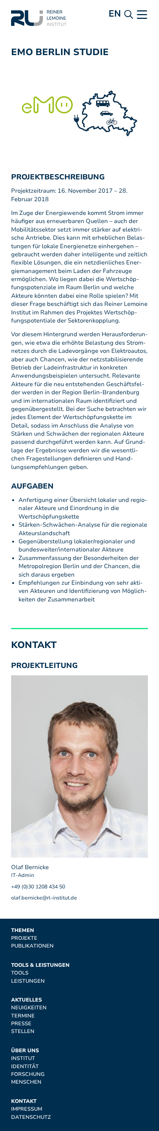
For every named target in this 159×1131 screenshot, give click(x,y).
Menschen (26, 1082)
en (115, 13)
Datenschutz (31, 1117)
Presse (21, 1023)
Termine (23, 1016)
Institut (23, 1058)
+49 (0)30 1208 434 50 (38, 886)
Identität (25, 1066)
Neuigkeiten (29, 1007)
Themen (22, 930)
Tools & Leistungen (40, 965)
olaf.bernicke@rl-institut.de (44, 897)
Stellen (22, 1031)
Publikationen (32, 946)
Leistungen (28, 981)
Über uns (25, 1050)
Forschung (28, 1074)
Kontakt (24, 1101)
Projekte (24, 938)
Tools (19, 973)
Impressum (26, 1109)
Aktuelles (26, 1000)
